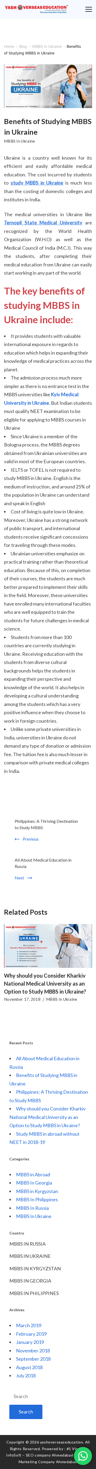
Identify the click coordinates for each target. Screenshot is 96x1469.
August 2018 (29, 1367)
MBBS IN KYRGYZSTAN (35, 1268)
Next (19, 877)
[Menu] (88, 9)
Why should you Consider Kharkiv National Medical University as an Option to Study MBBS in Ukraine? (45, 983)
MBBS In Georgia (34, 1183)
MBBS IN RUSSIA (27, 1244)
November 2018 (33, 1350)
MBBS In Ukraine (19, 141)
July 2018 (26, 1375)
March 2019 (28, 1325)
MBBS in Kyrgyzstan (37, 1191)
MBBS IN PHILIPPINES (34, 1293)
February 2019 (31, 1334)
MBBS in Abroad (33, 1174)
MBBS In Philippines (37, 1199)
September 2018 (33, 1359)
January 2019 (30, 1342)
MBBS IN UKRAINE (30, 1256)
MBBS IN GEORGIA (30, 1281)
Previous (31, 838)
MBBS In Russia (32, 1208)
